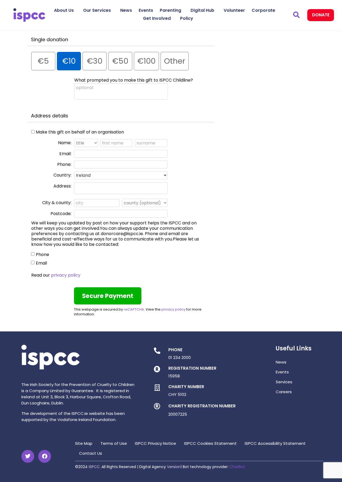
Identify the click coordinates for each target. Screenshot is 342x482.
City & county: (56, 203)
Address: (62, 186)
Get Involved (157, 18)
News (126, 10)
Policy (186, 18)
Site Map (83, 443)
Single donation (49, 39)
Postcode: (60, 214)
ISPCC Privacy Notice (155, 443)
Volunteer (234, 10)
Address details (49, 115)
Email (41, 263)
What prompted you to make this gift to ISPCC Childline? (133, 80)
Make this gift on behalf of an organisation (80, 132)
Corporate (263, 10)
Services (284, 382)
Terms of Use (113, 443)
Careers (284, 392)
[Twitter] (27, 456)
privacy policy (65, 275)
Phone (42, 254)
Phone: (64, 164)
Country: (62, 175)
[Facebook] (44, 456)
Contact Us (90, 453)
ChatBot (237, 466)
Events (146, 10)
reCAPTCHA (134, 309)
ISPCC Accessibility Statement (275, 443)
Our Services (97, 10)
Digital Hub (202, 10)
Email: (65, 154)
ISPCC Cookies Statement (210, 443)
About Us (64, 10)
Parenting (170, 10)
